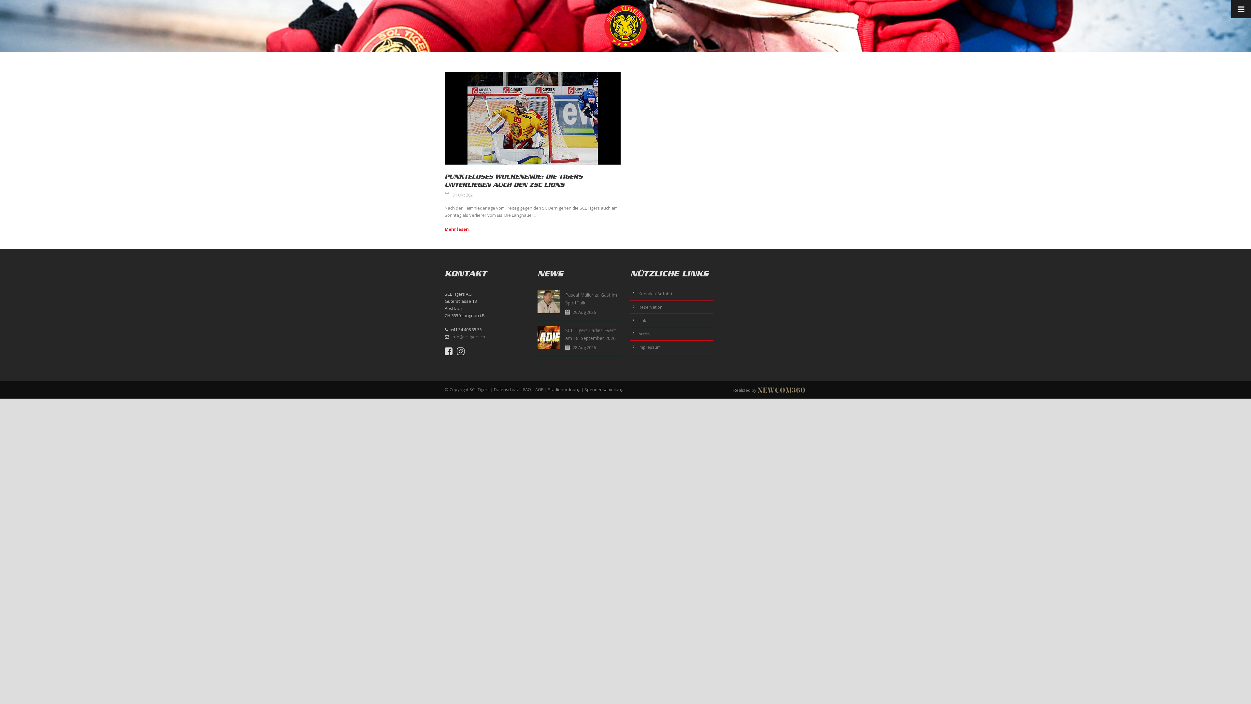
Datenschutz (506, 389)
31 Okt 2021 (464, 195)
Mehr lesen (457, 229)
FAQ (527, 389)
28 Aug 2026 (584, 347)
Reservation (651, 307)
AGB (539, 389)
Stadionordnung (564, 389)
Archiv (645, 334)
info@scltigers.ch (468, 337)
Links (644, 320)
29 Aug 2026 (584, 312)
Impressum (650, 347)
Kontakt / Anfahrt (655, 294)
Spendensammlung (603, 389)
